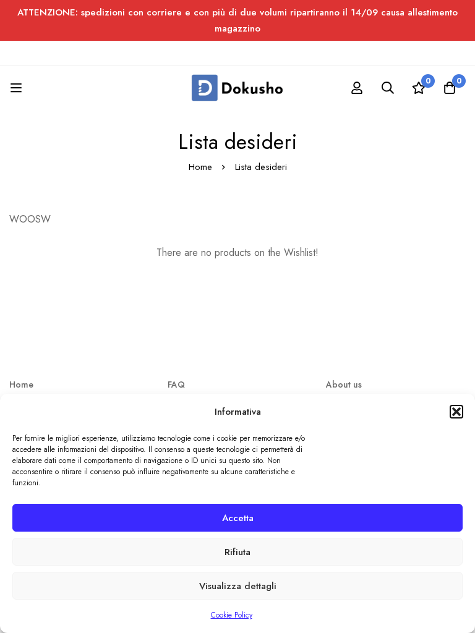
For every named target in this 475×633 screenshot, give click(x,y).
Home (200, 167)
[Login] (356, 88)
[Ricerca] (387, 88)
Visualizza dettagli (237, 586)
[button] (456, 412)
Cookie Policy (231, 615)
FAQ (176, 384)
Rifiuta (237, 552)
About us (344, 384)
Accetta (238, 518)
